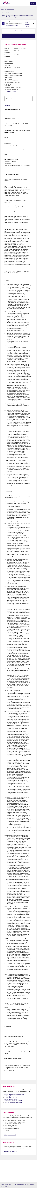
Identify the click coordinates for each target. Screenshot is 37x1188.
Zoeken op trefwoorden (10, 1096)
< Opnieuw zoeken (18, 31)
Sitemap (6, 1184)
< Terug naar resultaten (18, 36)
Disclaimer (7, 1186)
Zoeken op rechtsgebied (10, 1099)
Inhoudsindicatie (9, 71)
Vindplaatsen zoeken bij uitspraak (13, 1100)
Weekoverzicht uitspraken (10, 1151)
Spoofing (27, 1184)
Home (2, 9)
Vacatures (32, 1184)
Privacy (10, 1184)
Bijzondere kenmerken (7, 68)
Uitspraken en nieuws (9, 9)
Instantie (6, 48)
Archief (2, 1186)
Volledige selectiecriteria (10, 1135)
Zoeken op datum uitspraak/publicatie (14, 1094)
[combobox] (18, 99)
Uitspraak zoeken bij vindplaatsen (13, 1102)
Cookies (14, 1184)
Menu (32, 3)
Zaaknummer (8, 59)
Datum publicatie (7, 55)
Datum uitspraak (7, 51)
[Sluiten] (33, 23)
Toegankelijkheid (20, 1184)
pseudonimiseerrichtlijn (12, 25)
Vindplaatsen (8, 77)
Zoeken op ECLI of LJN (10, 1097)
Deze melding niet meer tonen (27, 23)
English (2, 1184)
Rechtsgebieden (8, 63)
